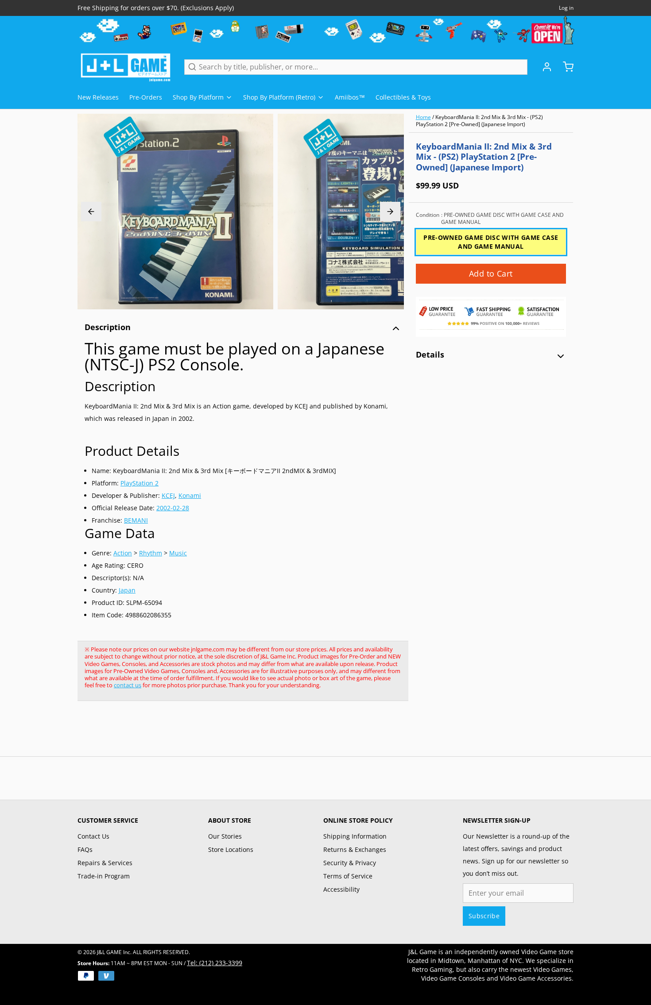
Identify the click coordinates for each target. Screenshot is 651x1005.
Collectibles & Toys (403, 97)
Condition (490, 219)
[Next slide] (390, 211)
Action (122, 553)
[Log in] (543, 67)
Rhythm (150, 553)
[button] (491, 274)
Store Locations (230, 849)
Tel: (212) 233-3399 (214, 963)
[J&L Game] (126, 66)
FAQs (85, 849)
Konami (189, 495)
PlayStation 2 (139, 483)
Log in (566, 8)
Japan (127, 590)
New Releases (98, 97)
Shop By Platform (198, 97)
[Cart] (565, 67)
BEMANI (136, 520)
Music (178, 553)
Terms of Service (347, 876)
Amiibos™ (350, 97)
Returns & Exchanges (354, 849)
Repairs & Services (105, 863)
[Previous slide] (91, 211)
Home (423, 117)
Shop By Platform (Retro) (279, 97)
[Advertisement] (239, 733)
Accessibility (341, 889)
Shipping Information (355, 836)
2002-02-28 (172, 508)
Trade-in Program (104, 876)
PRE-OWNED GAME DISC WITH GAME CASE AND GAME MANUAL (490, 241)
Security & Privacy (349, 863)
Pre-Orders (145, 97)
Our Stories (225, 836)
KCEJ (168, 495)
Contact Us (93, 836)
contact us (127, 685)
